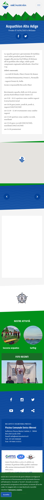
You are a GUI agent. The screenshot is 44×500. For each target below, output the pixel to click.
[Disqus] (22, 246)
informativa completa (15, 490)
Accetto (6, 494)
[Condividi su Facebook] (18, 36)
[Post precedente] (35, 197)
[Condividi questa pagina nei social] (32, 410)
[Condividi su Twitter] (25, 36)
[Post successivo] (8, 196)
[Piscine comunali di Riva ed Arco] (14, 5)
